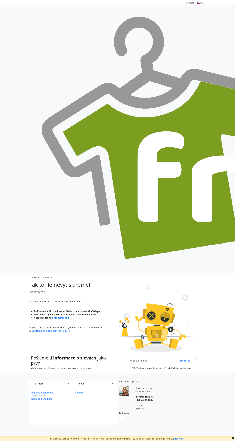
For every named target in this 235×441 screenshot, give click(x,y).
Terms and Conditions (42, 398)
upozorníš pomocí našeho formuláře (51, 330)
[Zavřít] (233, 438)
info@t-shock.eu (144, 396)
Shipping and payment (42, 392)
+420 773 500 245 (144, 399)
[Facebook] (122, 419)
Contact (190, 2)
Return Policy (38, 395)
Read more (179, 438)
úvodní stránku (60, 317)
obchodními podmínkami (179, 368)
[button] (200, 2)
